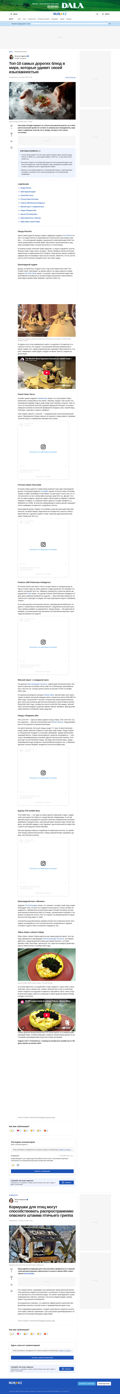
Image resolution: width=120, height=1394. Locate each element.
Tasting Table (49, 695)
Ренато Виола (57, 722)
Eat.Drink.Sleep (30, 273)
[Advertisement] (60, 37)
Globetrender (42, 398)
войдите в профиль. (65, 1149)
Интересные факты (44, 19)
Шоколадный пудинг (28, 191)
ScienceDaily (29, 1273)
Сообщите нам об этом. (47, 1117)
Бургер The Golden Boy (29, 214)
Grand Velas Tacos (27, 195)
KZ (97, 14)
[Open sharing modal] (11, 141)
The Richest (67, 235)
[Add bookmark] (11, 147)
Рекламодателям (104, 1383)
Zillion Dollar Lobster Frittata (30, 221)
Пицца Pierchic (26, 188)
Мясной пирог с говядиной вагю (32, 206)
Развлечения (32, 19)
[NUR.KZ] (60, 14)
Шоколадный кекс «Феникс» (31, 218)
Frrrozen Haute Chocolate (29, 199)
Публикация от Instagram (43, 476)
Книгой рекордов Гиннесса (53, 939)
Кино (24, 19)
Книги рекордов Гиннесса (37, 684)
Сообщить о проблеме (86, 1383)
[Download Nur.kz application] (60, 5)
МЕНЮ (15, 14)
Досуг (11, 19)
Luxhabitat (44, 491)
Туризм (62, 19)
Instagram (68, 1182)
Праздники (55, 19)
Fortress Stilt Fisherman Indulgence (33, 203)
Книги (19, 19)
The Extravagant (31, 905)
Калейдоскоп (13, 1195)
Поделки (69, 19)
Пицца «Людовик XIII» (28, 210)
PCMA (29, 594)
